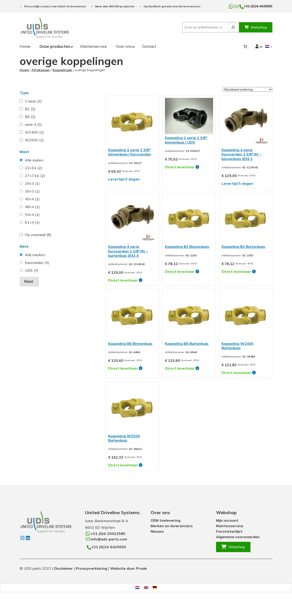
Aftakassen (40, 70)
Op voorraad (38, 234)
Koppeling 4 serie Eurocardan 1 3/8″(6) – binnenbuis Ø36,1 (241, 154)
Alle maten (34, 160)
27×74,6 (35, 175)
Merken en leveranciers (172, 526)
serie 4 (33, 124)
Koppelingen (62, 70)
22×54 (33, 168)
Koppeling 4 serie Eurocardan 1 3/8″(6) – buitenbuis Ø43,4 (128, 251)
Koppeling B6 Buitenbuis (187, 343)
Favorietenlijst (229, 531)
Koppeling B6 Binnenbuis (130, 343)
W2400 (34, 132)
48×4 (32, 206)
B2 (30, 109)
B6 (30, 116)
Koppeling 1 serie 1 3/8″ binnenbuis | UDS (186, 139)
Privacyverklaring (91, 568)
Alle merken (35, 254)
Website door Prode (128, 568)
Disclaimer (63, 568)
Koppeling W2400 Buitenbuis (237, 345)
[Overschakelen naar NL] (137, 587)
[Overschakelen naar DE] (154, 587)
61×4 (32, 222)
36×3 (32, 191)
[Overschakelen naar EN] (146, 587)
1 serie (33, 101)
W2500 (34, 140)
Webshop (258, 27)
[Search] (233, 27)
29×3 (32, 183)
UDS (31, 270)
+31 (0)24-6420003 (258, 6)
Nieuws (157, 531)
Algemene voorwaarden (238, 537)
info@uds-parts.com (109, 539)
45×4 (32, 199)
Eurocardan (37, 262)
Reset (28, 281)
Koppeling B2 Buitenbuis (243, 246)
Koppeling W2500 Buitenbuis (124, 438)
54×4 (32, 214)
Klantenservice (229, 526)
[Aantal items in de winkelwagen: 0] (245, 46)
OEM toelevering (165, 520)
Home (24, 70)
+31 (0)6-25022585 (108, 533)
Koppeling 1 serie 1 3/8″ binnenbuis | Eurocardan (129, 152)
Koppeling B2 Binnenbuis (187, 246)
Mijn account (227, 520)
